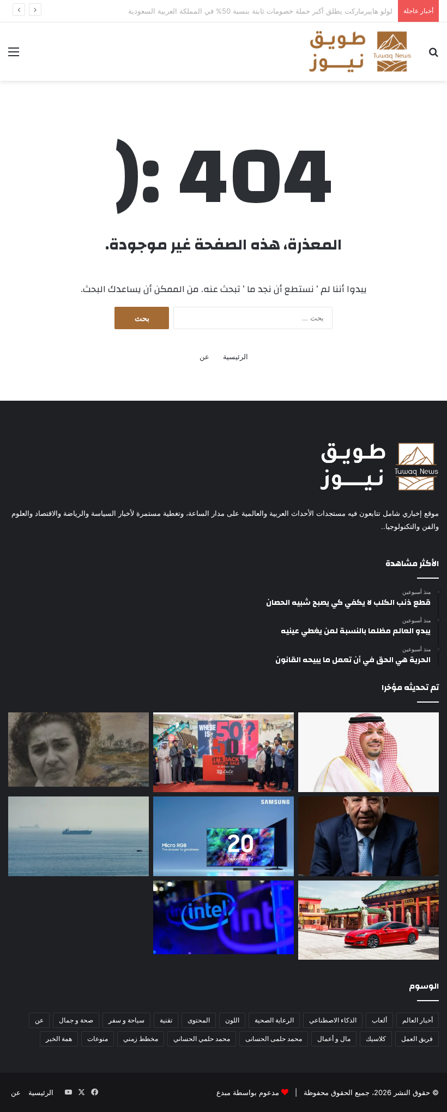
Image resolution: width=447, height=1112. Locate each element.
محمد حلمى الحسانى (273, 1038)
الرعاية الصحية (274, 1020)
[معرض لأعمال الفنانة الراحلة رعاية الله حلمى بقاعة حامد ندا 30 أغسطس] (78, 749)
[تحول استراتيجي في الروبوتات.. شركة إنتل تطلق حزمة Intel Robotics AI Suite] (223, 918)
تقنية (166, 1020)
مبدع (223, 1092)
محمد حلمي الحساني (201, 1038)
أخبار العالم (417, 1020)
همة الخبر (59, 1038)
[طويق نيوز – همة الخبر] (360, 51)
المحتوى (199, 1020)
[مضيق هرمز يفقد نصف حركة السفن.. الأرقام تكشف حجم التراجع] (78, 836)
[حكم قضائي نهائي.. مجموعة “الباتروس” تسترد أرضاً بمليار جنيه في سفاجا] (368, 836)
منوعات (97, 1038)
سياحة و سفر (126, 1020)
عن (204, 356)
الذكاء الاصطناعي (333, 1020)
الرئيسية (235, 356)
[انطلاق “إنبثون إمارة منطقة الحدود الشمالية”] (368, 752)
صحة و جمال (76, 1020)
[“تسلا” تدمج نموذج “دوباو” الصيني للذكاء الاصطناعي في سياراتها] (368, 920)
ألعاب (379, 1020)
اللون (232, 1020)
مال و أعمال (334, 1038)
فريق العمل (417, 1038)
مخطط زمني (140, 1038)
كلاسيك (376, 1038)
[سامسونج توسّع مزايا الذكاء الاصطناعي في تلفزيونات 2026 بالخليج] (223, 836)
